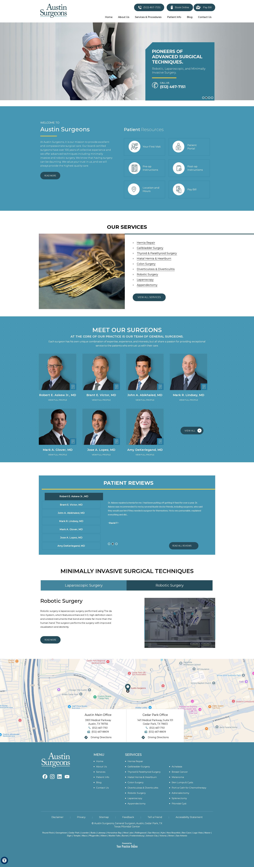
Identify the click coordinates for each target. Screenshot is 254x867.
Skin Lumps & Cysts (182, 782)
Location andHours (151, 189)
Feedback (128, 817)
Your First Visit (152, 146)
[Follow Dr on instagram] (52, 775)
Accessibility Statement (189, 817)
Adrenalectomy (180, 793)
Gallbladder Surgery (150, 248)
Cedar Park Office (155, 715)
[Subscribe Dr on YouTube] (59, 775)
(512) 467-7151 (152, 7)
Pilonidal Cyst (179, 803)
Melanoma (178, 777)
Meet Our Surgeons (127, 330)
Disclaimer (57, 817)
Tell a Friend (155, 817)
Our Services (127, 227)
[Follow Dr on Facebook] (45, 775)
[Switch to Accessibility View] (4, 860)
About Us (123, 17)
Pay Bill (207, 7)
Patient (144, 129)
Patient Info (174, 17)
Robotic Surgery (147, 274)
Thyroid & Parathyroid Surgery (157, 253)
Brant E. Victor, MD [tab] (71, 504)
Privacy (81, 817)
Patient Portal (192, 147)
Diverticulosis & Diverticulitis (156, 269)
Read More (50, 175)
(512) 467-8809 (100, 731)
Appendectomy (147, 285)
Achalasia (177, 766)
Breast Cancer (180, 771)
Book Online (182, 7)
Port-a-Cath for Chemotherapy (189, 787)
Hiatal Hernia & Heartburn (154, 258)
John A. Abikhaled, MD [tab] (71, 513)
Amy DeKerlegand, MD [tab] (71, 545)
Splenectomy (179, 798)
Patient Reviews (128, 483)
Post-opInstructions (195, 168)
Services (100, 771)
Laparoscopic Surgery (84, 585)
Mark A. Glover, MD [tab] (71, 529)
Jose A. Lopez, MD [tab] (71, 537)
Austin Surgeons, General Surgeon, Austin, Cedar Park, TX (128, 823)
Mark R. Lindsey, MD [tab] (71, 521)
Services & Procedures (148, 17)
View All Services (149, 297)
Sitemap (104, 817)
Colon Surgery (146, 263)
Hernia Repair (146, 242)
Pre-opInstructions (150, 168)
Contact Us (205, 17)
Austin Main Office (98, 715)
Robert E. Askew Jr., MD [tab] (74, 496)
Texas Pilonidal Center (127, 826)
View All (190, 430)
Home (108, 17)
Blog (189, 17)
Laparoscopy (145, 279)
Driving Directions (101, 737)
